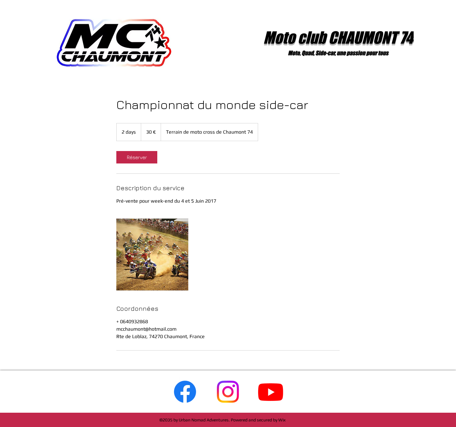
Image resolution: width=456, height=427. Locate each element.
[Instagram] (228, 391)
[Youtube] (270, 391)
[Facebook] (185, 391)
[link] (136, 157)
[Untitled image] (152, 254)
